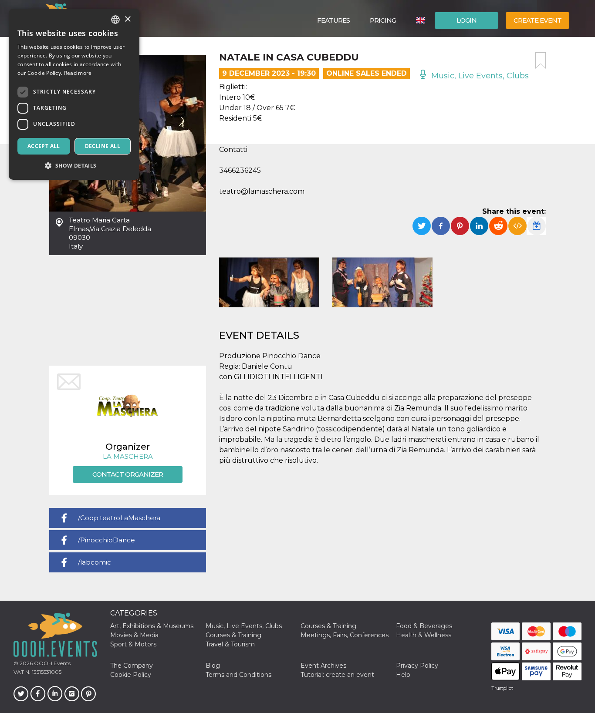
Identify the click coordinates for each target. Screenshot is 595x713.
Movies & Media (134, 635)
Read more (78, 73)
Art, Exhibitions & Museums (151, 626)
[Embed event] (517, 226)
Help (403, 675)
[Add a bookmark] (540, 60)
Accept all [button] (43, 146)
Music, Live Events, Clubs (479, 76)
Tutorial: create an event (337, 675)
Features (333, 20)
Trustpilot (502, 688)
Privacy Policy (417, 665)
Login (466, 20)
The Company (131, 665)
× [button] (127, 19)
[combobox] (115, 19)
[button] (74, 165)
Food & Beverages (424, 626)
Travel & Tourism (230, 644)
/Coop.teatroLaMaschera (119, 518)
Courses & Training (328, 626)
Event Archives (323, 665)
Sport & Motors (133, 644)
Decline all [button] (102, 146)
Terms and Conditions (238, 675)
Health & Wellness (423, 635)
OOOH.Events (52, 663)
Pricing (383, 20)
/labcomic (94, 562)
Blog (213, 665)
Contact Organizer (127, 474)
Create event (537, 20)
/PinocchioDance (106, 540)
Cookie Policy (130, 675)
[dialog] (74, 94)
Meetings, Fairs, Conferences (345, 635)
